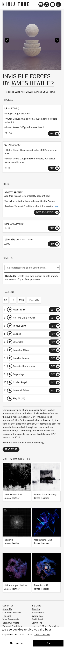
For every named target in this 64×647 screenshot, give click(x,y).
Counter (36, 609)
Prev (7, 40)
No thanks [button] (17, 643)
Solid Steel (37, 619)
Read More (11, 449)
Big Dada (36, 606)
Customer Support (12, 612)
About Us (7, 609)
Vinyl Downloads (11, 619)
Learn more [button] (42, 634)
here (56, 206)
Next (57, 40)
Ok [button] (48, 643)
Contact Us (8, 606)
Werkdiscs (37, 616)
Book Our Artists (11, 623)
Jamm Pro (37, 623)
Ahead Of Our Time (45, 92)
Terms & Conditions (12, 626)
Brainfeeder (38, 612)
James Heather (32, 83)
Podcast (7, 616)
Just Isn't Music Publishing (46, 626)
